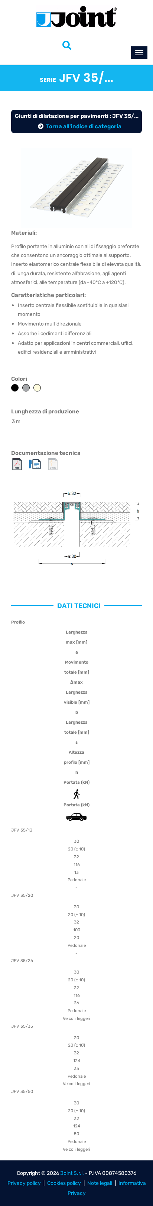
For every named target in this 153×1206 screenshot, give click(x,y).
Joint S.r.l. (72, 1173)
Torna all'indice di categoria (83, 126)
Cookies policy (64, 1183)
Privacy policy (24, 1183)
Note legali (99, 1183)
